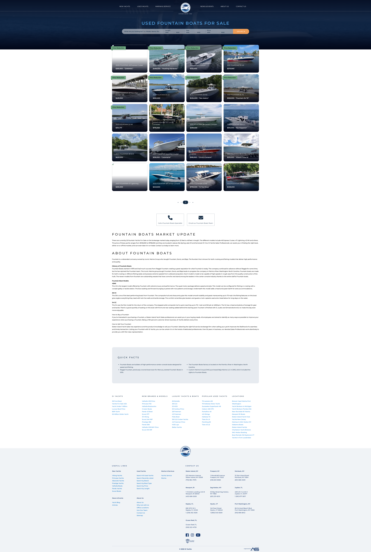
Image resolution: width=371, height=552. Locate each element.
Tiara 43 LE (206, 425)
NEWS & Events (207, 6)
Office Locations (143, 508)
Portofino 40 (206, 411)
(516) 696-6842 (240, 513)
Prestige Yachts (118, 483)
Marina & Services (167, 471)
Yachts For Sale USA (119, 404)
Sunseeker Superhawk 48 (211, 406)
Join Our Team (142, 510)
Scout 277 (145, 414)
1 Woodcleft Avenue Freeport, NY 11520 (217, 476)
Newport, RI (190, 487)
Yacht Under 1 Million (119, 406)
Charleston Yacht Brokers (241, 430)
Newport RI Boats (238, 414)
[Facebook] (187, 535)
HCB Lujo (175, 425)
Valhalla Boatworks (149, 406)
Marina (163, 478)
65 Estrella (176, 401)
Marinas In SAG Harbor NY (241, 422)
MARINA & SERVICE (163, 6)
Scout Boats (116, 491)
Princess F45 (146, 404)
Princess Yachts (118, 478)
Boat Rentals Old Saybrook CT (243, 435)
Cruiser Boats (147, 409)
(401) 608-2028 (191, 496)
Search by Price (142, 486)
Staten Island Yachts (239, 427)
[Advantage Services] (251, 550)
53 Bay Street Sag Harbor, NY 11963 (219, 493)
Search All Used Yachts (145, 475)
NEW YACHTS (124, 6)
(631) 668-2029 (240, 480)
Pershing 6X (206, 422)
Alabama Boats (237, 425)
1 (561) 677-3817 (240, 496)
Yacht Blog (116, 502)
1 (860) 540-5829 (216, 513)
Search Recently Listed (145, 478)
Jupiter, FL (239, 487)
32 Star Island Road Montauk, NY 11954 (242, 476)
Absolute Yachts (118, 481)
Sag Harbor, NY (215, 487)
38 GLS (174, 404)
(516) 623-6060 (215, 480)
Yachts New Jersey (239, 419)
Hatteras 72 (206, 417)
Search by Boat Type (144, 483)
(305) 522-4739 (191, 527)
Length (167, 30)
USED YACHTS (142, 6)
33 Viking (145, 417)
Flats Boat (176, 417)
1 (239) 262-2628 (191, 513)
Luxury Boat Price (118, 409)
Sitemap (140, 515)
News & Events (117, 498)
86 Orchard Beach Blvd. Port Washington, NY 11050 (244, 509)
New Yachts (116, 471)
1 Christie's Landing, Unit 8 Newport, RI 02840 (195, 493)
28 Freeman (176, 411)
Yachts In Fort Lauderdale (241, 438)
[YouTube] (198, 535)
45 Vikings (206, 414)
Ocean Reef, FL (191, 520)
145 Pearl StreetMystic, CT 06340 (216, 509)
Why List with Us (143, 505)
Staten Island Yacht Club (241, 417)
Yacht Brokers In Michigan (241, 406)
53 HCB (174, 406)
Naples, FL (189, 504)
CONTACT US (241, 6)
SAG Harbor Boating (239, 432)
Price (209, 30)
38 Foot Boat (117, 401)
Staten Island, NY (192, 471)
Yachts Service (166, 475)
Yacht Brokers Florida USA (241, 409)
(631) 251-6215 (215, 496)
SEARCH (241, 31)
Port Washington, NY (242, 504)
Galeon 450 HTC (208, 409)
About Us (140, 498)
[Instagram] (192, 535)
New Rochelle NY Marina (241, 411)
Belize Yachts (177, 427)
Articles (115, 505)
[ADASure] (190, 541)
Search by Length (143, 488)
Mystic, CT (214, 504)
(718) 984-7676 (191, 480)
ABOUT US (225, 6)
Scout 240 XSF (147, 419)
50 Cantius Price (178, 409)
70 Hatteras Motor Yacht (211, 404)
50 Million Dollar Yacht (120, 414)
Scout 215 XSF (147, 430)
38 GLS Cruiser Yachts (180, 419)
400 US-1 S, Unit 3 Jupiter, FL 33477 (241, 493)
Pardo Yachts (117, 488)
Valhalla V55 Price (148, 401)
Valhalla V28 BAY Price (150, 427)
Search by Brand (143, 481)
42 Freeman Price (178, 422)
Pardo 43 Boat (147, 411)
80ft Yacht (116, 411)
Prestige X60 (146, 422)
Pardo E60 (146, 425)
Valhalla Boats (117, 486)
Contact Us (141, 513)
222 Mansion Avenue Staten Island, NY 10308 (194, 476)
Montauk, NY (239, 471)
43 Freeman (176, 414)
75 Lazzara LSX (207, 401)
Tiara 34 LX (206, 419)
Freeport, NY (215, 471)
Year (187, 30)
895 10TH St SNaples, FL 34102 (192, 509)
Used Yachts (141, 471)
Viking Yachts (117, 475)
